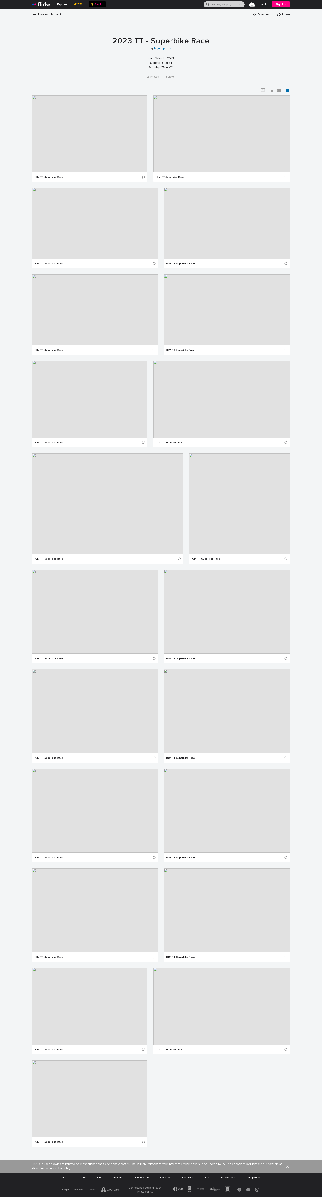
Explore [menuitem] (62, 4)
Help (207, 1177)
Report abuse (229, 1177)
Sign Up (280, 4)
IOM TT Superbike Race (48, 177)
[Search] (207, 4)
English (252, 1177)
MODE (78, 4)
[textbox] (228, 4)
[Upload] (252, 4)
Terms (91, 1189)
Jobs (83, 1177)
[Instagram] (257, 1189)
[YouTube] (248, 1189)
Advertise (118, 1177)
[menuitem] (97, 4)
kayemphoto (163, 48)
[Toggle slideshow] (263, 90)
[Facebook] (239, 1189)
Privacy (78, 1189)
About (65, 1177)
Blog (99, 1177)
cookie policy (61, 1168)
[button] (262, 14)
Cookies (165, 1177)
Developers (142, 1177)
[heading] (41, 4)
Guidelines (187, 1177)
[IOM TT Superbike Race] (89, 133)
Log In (263, 4)
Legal (65, 1189)
